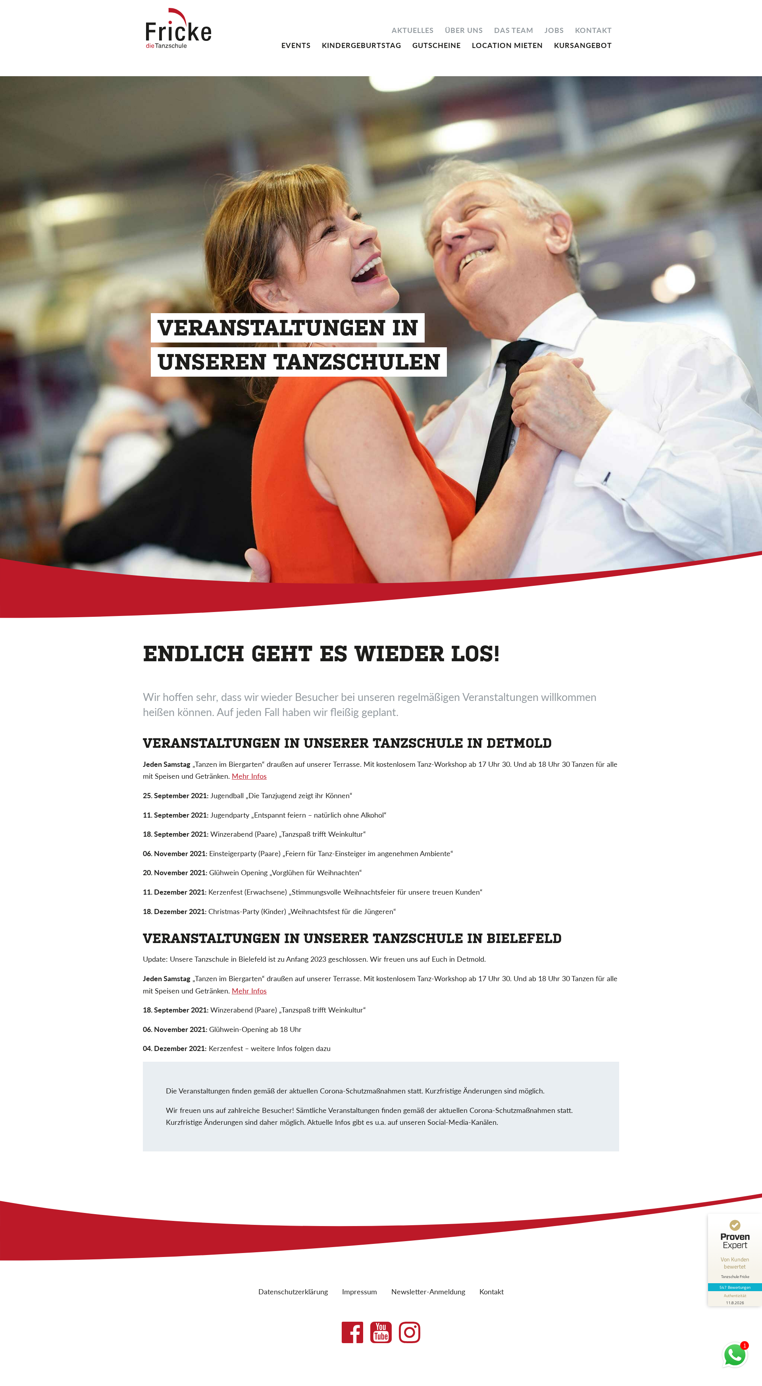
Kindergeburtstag (361, 44)
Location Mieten (507, 44)
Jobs (554, 29)
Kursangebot (583, 44)
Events (296, 44)
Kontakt (593, 29)
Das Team (513, 29)
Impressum (359, 1291)
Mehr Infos (249, 776)
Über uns (464, 29)
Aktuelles (413, 29)
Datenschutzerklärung (293, 1291)
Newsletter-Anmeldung (428, 1291)
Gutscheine (436, 44)
